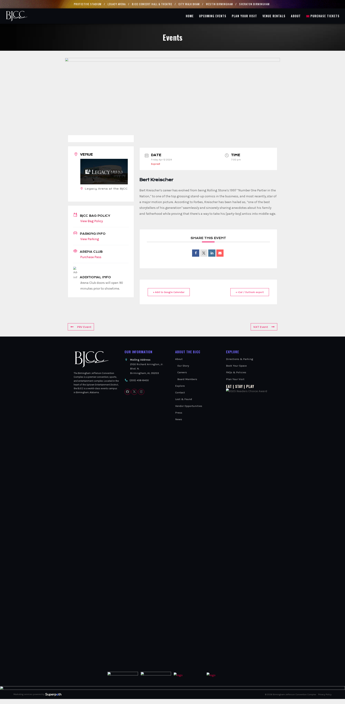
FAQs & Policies (236, 372)
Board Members (187, 379)
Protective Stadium (88, 4)
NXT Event (260, 327)
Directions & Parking (239, 359)
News (178, 419)
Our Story (183, 365)
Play (250, 386)
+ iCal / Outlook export (250, 292)
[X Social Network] (203, 253)
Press (178, 412)
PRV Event (84, 327)
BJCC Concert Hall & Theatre (152, 4)
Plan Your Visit (235, 379)
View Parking (89, 239)
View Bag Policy (91, 221)
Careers (182, 372)
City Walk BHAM (189, 4)
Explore (180, 385)
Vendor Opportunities (188, 406)
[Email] (220, 253)
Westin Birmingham (219, 4)
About (179, 359)
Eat (229, 386)
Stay (239, 386)
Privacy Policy (325, 694)
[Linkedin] (211, 253)
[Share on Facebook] (195, 253)
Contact (180, 392)
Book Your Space (236, 365)
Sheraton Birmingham (254, 4)
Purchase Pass (90, 257)
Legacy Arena (117, 4)
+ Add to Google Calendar (169, 292)
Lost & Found (183, 399)
